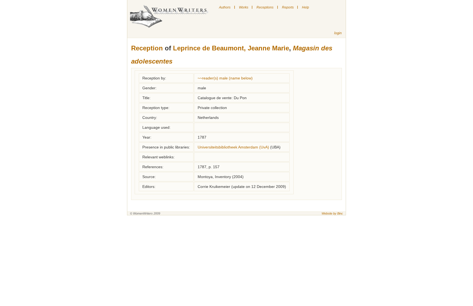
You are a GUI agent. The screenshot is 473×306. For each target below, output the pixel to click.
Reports (288, 7)
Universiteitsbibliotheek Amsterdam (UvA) (233, 147)
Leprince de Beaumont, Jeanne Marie (231, 48)
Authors (224, 7)
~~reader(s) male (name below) (225, 78)
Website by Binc (332, 213)
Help (305, 7)
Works (243, 7)
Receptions (264, 7)
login (338, 33)
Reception (147, 48)
